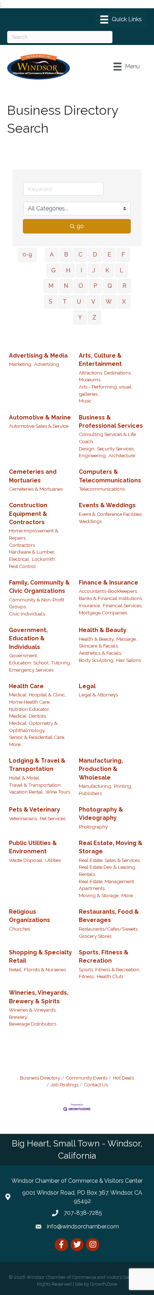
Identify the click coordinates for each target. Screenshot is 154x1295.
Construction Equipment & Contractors (28, 513)
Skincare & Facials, (99, 646)
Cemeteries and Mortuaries (33, 475)
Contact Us (96, 1084)
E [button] (109, 254)
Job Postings (64, 1084)
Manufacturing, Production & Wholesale (101, 769)
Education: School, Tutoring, (40, 662)
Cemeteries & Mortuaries (36, 489)
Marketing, (20, 364)
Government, (23, 655)
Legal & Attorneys (98, 695)
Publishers (90, 793)
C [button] (80, 254)
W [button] (109, 301)
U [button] (79, 301)
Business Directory (40, 1078)
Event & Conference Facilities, (111, 514)
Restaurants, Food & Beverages (109, 915)
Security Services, (116, 448)
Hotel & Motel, (24, 778)
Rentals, (87, 874)
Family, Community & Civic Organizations (39, 586)
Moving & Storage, (99, 895)
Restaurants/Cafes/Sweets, (109, 929)
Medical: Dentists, (28, 716)
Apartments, (92, 888)
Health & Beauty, (97, 639)
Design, (87, 448)
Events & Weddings (107, 505)
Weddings (90, 521)
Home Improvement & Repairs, (33, 534)
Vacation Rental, (26, 792)
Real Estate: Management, (107, 881)
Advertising (46, 364)
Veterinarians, (23, 818)
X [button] (124, 301)
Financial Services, (123, 605)
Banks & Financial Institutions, (111, 598)
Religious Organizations (29, 915)
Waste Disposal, (26, 860)
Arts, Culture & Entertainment (100, 359)
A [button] (52, 254)
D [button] (95, 254)
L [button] (121, 270)
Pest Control (22, 566)
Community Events (86, 1078)
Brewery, (18, 1017)
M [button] (50, 285)
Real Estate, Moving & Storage (111, 847)
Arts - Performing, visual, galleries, (106, 390)
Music (85, 401)
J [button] (93, 270)
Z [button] (94, 317)
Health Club (110, 976)
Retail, (15, 969)
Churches (19, 929)
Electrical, (19, 559)
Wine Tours (57, 792)
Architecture (122, 455)
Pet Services (53, 818)
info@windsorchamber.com (83, 1226)
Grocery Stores (95, 936)
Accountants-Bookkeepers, (108, 591)
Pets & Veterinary (34, 809)
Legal (87, 686)
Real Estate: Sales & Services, (110, 860)
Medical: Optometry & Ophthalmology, (33, 726)
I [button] (81, 270)
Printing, (123, 786)
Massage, (126, 639)
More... (16, 744)
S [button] (50, 301)
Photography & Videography (101, 813)
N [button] (66, 285)
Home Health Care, (29, 702)
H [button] (68, 270)
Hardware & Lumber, (32, 552)
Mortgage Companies (103, 612)
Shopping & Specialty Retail (40, 956)
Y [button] (80, 317)
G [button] (53, 270)
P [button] (95, 285)
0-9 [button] (27, 254)
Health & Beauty (102, 630)
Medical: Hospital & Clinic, (37, 695)
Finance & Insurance (108, 582)
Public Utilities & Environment (33, 847)
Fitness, (87, 976)
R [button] (124, 285)
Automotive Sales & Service (38, 426)
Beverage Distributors (32, 1024)
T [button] (65, 301)
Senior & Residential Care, (37, 737)
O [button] (80, 285)
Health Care (26, 686)
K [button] (107, 270)
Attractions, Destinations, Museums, (105, 376)
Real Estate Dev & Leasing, (107, 867)
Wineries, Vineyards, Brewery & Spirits (38, 996)
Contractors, (22, 545)
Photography (93, 827)
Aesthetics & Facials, (100, 653)
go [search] (80, 226)
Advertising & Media (38, 355)
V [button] (93, 301)
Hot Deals (123, 1078)
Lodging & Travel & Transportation (37, 764)
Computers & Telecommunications (110, 475)
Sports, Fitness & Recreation (104, 956)
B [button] (66, 254)
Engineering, (93, 455)
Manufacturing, (95, 786)
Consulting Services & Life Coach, (107, 437)
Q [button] (109, 285)
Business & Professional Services (111, 421)
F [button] (123, 254)
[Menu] (121, 19)
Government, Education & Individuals (28, 638)
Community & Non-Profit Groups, (36, 603)
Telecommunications (102, 489)
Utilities (53, 860)
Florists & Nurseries (45, 969)
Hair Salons (128, 660)
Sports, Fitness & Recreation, (109, 969)
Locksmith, (44, 559)
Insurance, (90, 605)
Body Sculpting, (96, 660)
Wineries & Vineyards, (33, 1010)
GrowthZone (103, 1284)
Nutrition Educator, (29, 709)
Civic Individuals (27, 614)
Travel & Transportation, (35, 785)
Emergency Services (31, 670)
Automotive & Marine (40, 417)
